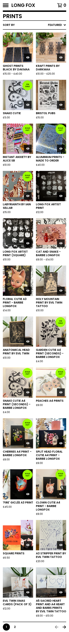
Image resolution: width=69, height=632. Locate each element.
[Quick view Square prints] (28, 545)
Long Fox (23, 5)
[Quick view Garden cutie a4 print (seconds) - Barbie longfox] (61, 341)
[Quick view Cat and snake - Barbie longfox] (61, 243)
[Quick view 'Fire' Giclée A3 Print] (28, 494)
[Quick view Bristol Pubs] (61, 105)
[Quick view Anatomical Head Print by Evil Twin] (28, 341)
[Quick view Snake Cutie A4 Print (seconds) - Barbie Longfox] (28, 392)
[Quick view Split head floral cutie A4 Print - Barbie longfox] (61, 443)
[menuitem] (34, 25)
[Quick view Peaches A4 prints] (61, 392)
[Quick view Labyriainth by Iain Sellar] (28, 196)
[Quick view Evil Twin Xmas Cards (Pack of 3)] (28, 592)
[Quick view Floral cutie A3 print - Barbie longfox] (28, 290)
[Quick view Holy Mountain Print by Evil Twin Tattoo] (61, 290)
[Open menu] (5, 5)
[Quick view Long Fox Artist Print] (61, 196)
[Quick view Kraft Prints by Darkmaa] (61, 57)
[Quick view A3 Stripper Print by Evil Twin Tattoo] (61, 545)
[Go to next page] (64, 627)
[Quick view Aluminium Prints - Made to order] (61, 148)
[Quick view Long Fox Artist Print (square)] (28, 243)
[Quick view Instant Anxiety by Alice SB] (28, 148)
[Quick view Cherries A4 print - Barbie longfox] (28, 443)
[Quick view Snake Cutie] (28, 105)
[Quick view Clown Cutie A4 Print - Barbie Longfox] (61, 494)
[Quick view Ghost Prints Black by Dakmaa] (28, 57)
